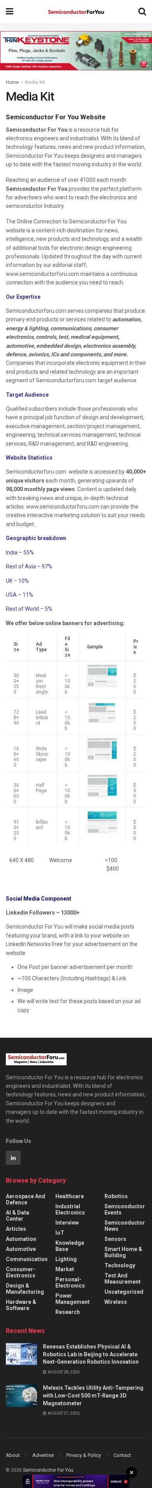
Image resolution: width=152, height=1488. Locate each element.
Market (64, 1269)
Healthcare (69, 1196)
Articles (16, 1229)
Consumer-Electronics (20, 1272)
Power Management (72, 1299)
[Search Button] (142, 11)
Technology (119, 1265)
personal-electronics (70, 1282)
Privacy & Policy (83, 1455)
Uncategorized (123, 1292)
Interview (67, 1223)
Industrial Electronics (70, 1209)
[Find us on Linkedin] (13, 1158)
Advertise (43, 1455)
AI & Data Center (17, 1215)
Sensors (115, 1239)
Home (12, 82)
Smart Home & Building (123, 1252)
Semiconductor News (124, 1226)
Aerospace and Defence (25, 1199)
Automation (21, 1239)
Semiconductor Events (124, 1209)
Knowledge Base (69, 1246)
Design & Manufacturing (25, 1288)
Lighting (66, 1259)
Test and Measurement (122, 1278)
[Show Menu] (9, 11)
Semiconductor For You (48, 1470)
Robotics (116, 1196)
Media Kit (35, 82)
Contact (122, 1455)
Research (67, 1312)
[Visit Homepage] (76, 11)
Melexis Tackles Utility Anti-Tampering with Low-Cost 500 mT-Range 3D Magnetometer (93, 1395)
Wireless (115, 1302)
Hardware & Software (21, 1305)
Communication (27, 1259)
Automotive (21, 1249)
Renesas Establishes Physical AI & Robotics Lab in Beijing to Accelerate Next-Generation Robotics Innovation (91, 1354)
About (13, 1455)
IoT (59, 1233)
